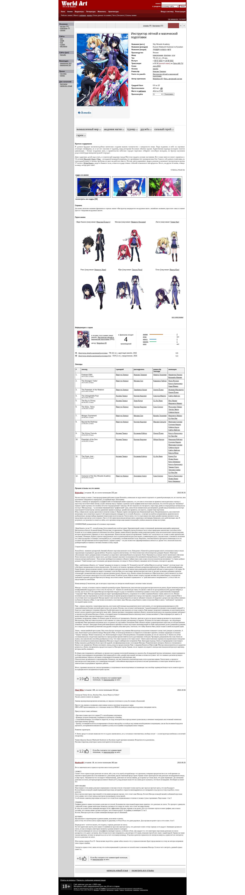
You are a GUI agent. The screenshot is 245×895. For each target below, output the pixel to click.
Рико (99, 159)
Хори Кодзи (138, 401)
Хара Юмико (173, 386)
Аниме (70, 12)
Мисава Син (138, 381)
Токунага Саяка (174, 470)
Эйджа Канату (88, 163)
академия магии (113, 129)
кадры (62, 76)
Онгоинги (120, 15)
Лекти (93, 159)
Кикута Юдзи (173, 453)
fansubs (63, 55)
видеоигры (110, 890)
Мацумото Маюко (175, 403)
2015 (160, 61)
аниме (145, 334)
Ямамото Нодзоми (138, 222)
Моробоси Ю (158, 79)
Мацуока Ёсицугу (103, 222)
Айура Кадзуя (158, 439)
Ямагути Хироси (122, 375)
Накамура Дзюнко (175, 375)
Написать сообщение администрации (91, 880)
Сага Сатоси (158, 407)
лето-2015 (157, 66)
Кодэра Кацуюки (140, 396)
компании (63, 28)
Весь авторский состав (173, 79)
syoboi (62, 44)
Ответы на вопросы (67, 880)
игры (144, 337)
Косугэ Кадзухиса (175, 384)
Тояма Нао (174, 222)
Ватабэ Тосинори (160, 416)
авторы (63, 26)
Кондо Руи (172, 456)
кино (144, 344)
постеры (63, 74)
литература (128, 890)
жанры (89, 15)
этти (173, 55)
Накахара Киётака (175, 439)
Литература (90, 12)
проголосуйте (109, 680)
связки (62, 30)
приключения (158, 55)
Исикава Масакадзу (176, 390)
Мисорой (87, 159)
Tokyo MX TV (178, 63)
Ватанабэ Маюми (175, 377)
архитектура (144, 890)
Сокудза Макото (159, 396)
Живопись (102, 12)
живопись (136, 890)
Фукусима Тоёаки (175, 407)
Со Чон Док (172, 418)
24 (166, 61)
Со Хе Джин (158, 401)
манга (145, 339)
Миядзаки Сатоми (175, 422)
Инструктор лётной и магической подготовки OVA (94, 356)
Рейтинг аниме (66, 15)
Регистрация (180, 12)
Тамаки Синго (173, 467)
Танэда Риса (137, 270)
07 (157, 61)
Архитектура (113, 12)
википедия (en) (65, 63)
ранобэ (155, 69)
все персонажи (177, 317)
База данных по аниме (102, 15)
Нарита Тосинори (160, 375)
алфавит (82, 15)
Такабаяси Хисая (140, 390)
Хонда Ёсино (158, 390)
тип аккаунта (173, 19)
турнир (131, 129)
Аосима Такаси (121, 396)
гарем (80, 135)
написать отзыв (66, 86)
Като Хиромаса (174, 462)
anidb (62, 41)
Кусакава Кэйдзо (140, 433)
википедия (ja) (65, 65)
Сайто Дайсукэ (174, 396)
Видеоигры (79, 12)
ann (61, 39)
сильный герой (162, 129)
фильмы (96, 890)
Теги (114, 15)
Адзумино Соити (140, 476)
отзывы (146, 26)
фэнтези (167, 55)
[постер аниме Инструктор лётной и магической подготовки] (102, 106)
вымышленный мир (88, 129)
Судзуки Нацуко (174, 424)
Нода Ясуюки (173, 381)
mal (61, 43)
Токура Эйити (173, 410)
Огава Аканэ (173, 459)
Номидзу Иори (100, 270)
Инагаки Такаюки (159, 71)
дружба (144, 129)
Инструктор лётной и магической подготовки (102, 338)
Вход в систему (167, 12)
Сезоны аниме (130, 15)
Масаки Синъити (159, 422)
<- (181, 26)
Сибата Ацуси (173, 412)
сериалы (103, 890)
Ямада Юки (174, 270)
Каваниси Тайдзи (160, 381)
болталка (63, 84)
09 (155, 61)
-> (184, 26)
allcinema (63, 46)
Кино (63, 12)
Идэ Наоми (172, 401)
